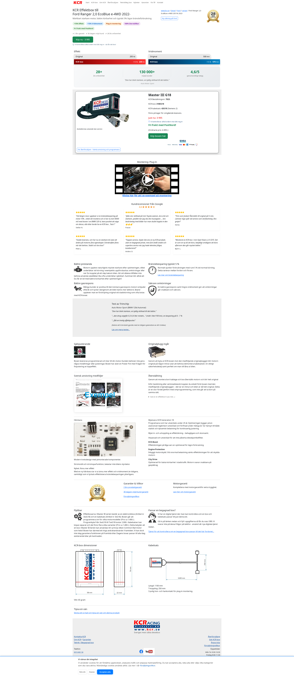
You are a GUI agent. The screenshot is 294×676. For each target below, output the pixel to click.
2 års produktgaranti (133, 487)
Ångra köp (215, 642)
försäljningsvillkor (147, 665)
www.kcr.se (165, 11)
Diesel (173, 11)
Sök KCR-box (214, 639)
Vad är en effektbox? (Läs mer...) (162, 397)
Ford (179, 11)
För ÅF (153, 2)
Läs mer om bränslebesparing (171, 275)
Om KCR (102, 2)
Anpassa (92, 672)
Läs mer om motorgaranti (184, 492)
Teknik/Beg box (126, 2)
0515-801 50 (78, 652)
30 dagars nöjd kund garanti (136, 492)
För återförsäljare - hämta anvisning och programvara (98, 149)
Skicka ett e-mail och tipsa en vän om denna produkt (97, 613)
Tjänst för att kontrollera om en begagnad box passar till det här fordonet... (181, 531)
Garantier (145, 2)
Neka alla (82, 672)
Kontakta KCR (80, 636)
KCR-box (94, 2)
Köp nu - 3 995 (83, 39)
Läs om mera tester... (121, 329)
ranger (184, 11)
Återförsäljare (113, 2)
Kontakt (160, 2)
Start (87, 2)
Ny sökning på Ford (169, 18)
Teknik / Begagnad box (84, 642)
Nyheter (136, 2)
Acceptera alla (105, 672)
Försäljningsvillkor (131, 496)
